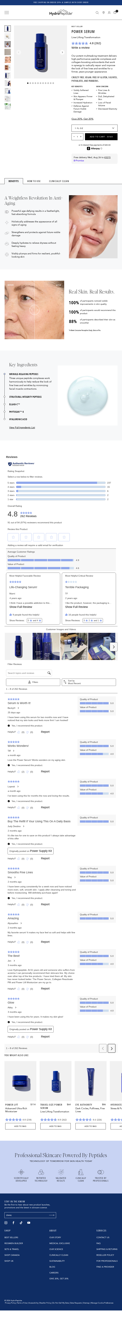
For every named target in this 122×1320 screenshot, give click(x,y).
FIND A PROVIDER (105, 1266)
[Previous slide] (18, 52)
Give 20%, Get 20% (82, 119)
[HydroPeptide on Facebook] (13, 1222)
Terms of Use (22, 1303)
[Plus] (81, 136)
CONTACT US (102, 1237)
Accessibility (33, 1303)
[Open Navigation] (6, 12)
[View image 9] (7, 106)
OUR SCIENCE (56, 1249)
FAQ (98, 1243)
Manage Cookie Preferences (102, 1303)
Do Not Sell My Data (60, 1303)
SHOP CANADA (12, 1255)
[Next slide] (62, 52)
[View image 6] (7, 83)
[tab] (13, 181)
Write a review (80, 47)
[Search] (97, 13)
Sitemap (86, 1303)
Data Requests (76, 1303)
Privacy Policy (10, 1303)
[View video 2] (7, 52)
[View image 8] (7, 99)
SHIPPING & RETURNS (106, 1249)
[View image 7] (7, 91)
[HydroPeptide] (61, 12)
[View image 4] (7, 67)
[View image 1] (7, 28)
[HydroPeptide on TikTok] (21, 1222)
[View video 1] (7, 44)
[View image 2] (7, 36)
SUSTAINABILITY (57, 1261)
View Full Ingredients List (22, 427)
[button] (116, 12)
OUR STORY (55, 1237)
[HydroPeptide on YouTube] (28, 1222)
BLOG (52, 1266)
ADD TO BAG (20, 1126)
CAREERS (53, 1272)
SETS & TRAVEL (11, 1249)
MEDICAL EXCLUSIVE (59, 1243)
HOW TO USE (34, 181)
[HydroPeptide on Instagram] (5, 1222)
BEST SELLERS (11, 1237)
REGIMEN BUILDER (13, 1243)
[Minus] (74, 136)
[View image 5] (7, 75)
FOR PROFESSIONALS (107, 1261)
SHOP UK (8, 1261)
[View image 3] (7, 60)
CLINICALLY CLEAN (59, 181)
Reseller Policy (45, 1303)
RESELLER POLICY (105, 1255)
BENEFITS (14, 181)
